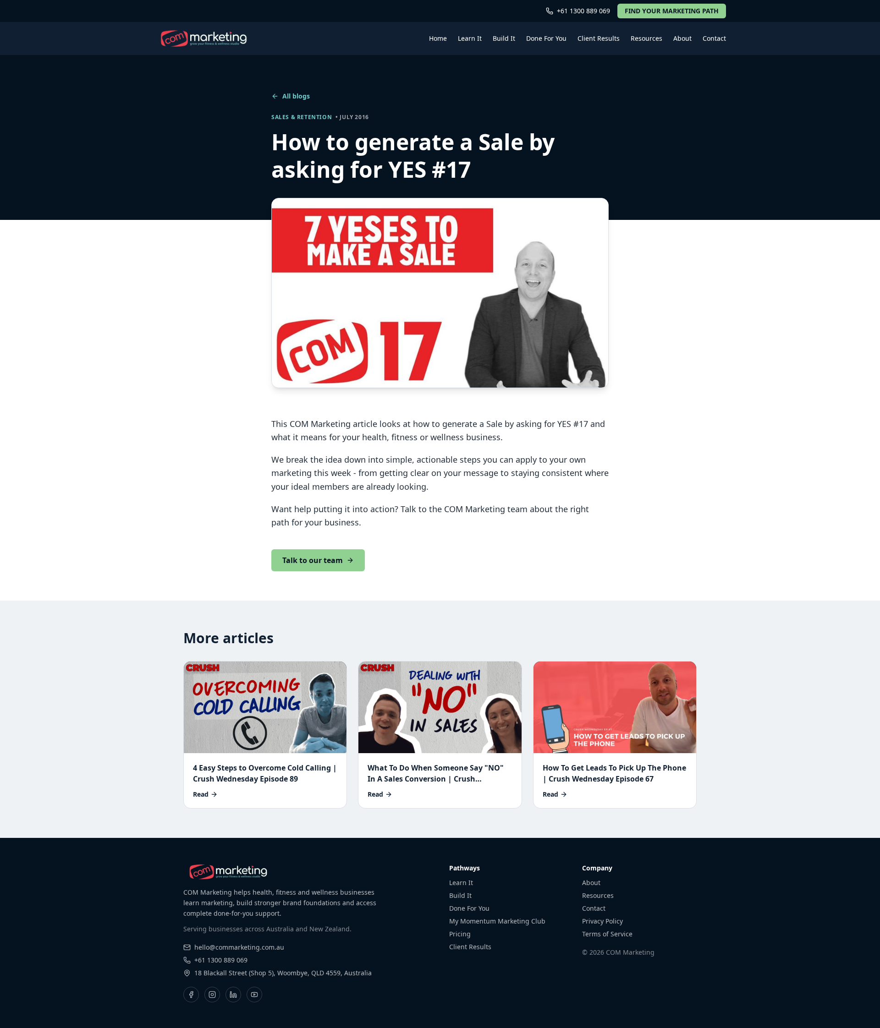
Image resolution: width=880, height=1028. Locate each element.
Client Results (599, 38)
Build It (504, 38)
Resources (646, 38)
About (682, 38)
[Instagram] (212, 994)
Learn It (470, 38)
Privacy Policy (602, 921)
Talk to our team (312, 560)
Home (438, 38)
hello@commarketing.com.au (239, 947)
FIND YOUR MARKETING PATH (672, 10)
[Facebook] (191, 994)
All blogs (296, 96)
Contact (714, 38)
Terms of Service (607, 934)
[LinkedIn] (233, 994)
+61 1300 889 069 (583, 10)
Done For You (546, 38)
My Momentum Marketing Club (497, 921)
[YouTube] (254, 994)
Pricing (460, 934)
